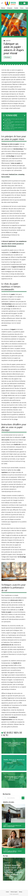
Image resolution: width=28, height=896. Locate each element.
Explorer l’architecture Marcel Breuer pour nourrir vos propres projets (12, 826)
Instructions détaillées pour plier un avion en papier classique (15, 125)
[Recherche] (21, 3)
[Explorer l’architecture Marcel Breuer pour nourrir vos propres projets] (13, 813)
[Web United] (10, 3)
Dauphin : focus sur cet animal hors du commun (14, 760)
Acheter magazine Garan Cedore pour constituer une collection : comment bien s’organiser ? (14, 870)
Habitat (6, 824)
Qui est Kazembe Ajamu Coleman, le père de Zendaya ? (14, 777)
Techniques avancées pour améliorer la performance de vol (14, 128)
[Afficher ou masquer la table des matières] (21, 115)
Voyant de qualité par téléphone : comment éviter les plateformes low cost (12, 851)
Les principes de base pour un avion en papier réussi (14, 119)
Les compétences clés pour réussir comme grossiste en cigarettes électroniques (13, 243)
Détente (8, 57)
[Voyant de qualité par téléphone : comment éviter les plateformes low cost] (13, 838)
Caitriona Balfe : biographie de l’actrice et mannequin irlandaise (14, 743)
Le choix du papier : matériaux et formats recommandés (15, 122)
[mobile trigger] (2, 3)
